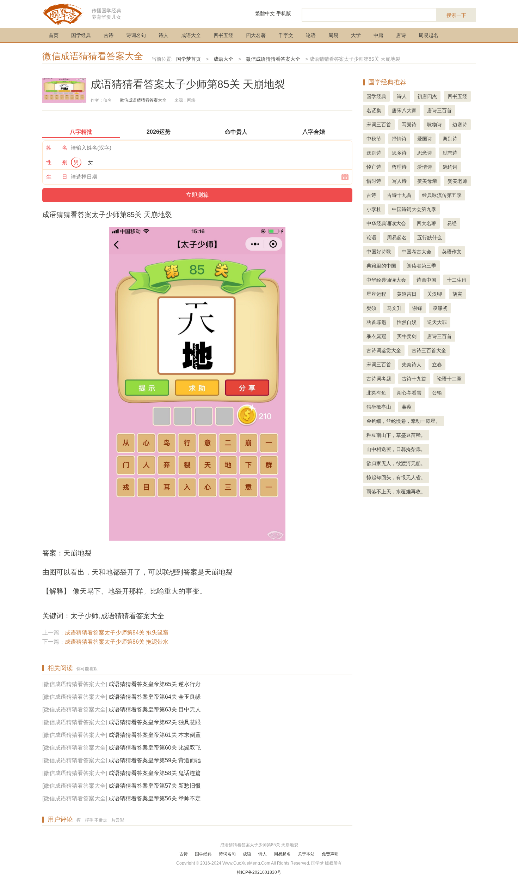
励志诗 (450, 153)
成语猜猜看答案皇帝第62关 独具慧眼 (155, 722)
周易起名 (428, 35)
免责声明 (330, 854)
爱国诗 (424, 139)
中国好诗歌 (378, 251)
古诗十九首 (399, 195)
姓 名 (56, 148)
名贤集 (373, 110)
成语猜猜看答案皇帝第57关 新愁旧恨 (155, 786)
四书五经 (223, 35)
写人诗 (399, 181)
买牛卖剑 (407, 336)
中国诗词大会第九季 (414, 209)
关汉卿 (434, 294)
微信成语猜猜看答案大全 (92, 56)
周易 (333, 35)
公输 (437, 393)
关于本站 (306, 854)
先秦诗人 (411, 364)
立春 (437, 364)
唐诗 (401, 35)
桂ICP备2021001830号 (259, 872)
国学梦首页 (188, 59)
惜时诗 (373, 181)
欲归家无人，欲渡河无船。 (396, 463)
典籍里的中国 (381, 266)
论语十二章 (449, 378)
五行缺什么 (429, 237)
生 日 (56, 177)
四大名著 (256, 35)
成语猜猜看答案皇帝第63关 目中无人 (155, 709)
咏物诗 (434, 124)
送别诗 (373, 153)
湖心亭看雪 (409, 393)
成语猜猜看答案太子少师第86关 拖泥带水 (116, 642)
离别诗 (450, 139)
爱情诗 (424, 167)
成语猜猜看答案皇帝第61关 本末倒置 (155, 735)
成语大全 (191, 35)
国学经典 (81, 35)
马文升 (394, 308)
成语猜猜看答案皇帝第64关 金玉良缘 (155, 697)
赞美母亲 (427, 181)
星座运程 (376, 294)
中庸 (378, 35)
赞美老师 (457, 181)
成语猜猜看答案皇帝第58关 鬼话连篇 (155, 773)
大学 (356, 35)
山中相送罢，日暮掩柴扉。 (396, 449)
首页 (53, 35)
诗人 (163, 35)
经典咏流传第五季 (442, 195)
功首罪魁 (376, 322)
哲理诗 (399, 167)
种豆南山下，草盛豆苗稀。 (396, 435)
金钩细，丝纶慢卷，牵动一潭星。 (403, 421)
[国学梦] (63, 14)
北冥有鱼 (376, 393)
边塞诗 (459, 124)
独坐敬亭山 (378, 407)
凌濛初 (440, 308)
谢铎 (417, 308)
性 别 (56, 162)
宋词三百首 (378, 124)
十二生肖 (457, 280)
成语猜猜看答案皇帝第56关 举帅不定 (155, 798)
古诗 (108, 35)
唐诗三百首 (439, 110)
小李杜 (373, 209)
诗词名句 (136, 35)
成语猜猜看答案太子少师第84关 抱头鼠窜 (116, 633)
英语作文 (452, 251)
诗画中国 (426, 280)
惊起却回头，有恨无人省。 (396, 477)
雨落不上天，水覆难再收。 (396, 491)
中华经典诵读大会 (386, 223)
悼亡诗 (373, 167)
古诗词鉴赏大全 (383, 350)
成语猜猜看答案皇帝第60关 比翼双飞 (155, 748)
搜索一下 (456, 15)
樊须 (371, 308)
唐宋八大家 (404, 110)
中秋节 (373, 139)
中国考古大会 (416, 251)
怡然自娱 (407, 322)
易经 (452, 223)
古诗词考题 (378, 378)
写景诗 (409, 124)
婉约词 (450, 167)
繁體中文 (265, 13)
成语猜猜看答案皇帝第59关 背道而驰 (155, 760)
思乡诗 (399, 153)
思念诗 (424, 153)
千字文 (285, 35)
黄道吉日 (407, 294)
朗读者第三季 (421, 266)
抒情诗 (399, 139)
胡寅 (457, 294)
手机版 (283, 13)
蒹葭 (407, 407)
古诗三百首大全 (429, 350)
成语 (247, 854)
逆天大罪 (437, 322)
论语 (311, 35)
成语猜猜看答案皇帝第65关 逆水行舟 (155, 684)
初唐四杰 (427, 96)
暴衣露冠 (376, 336)
